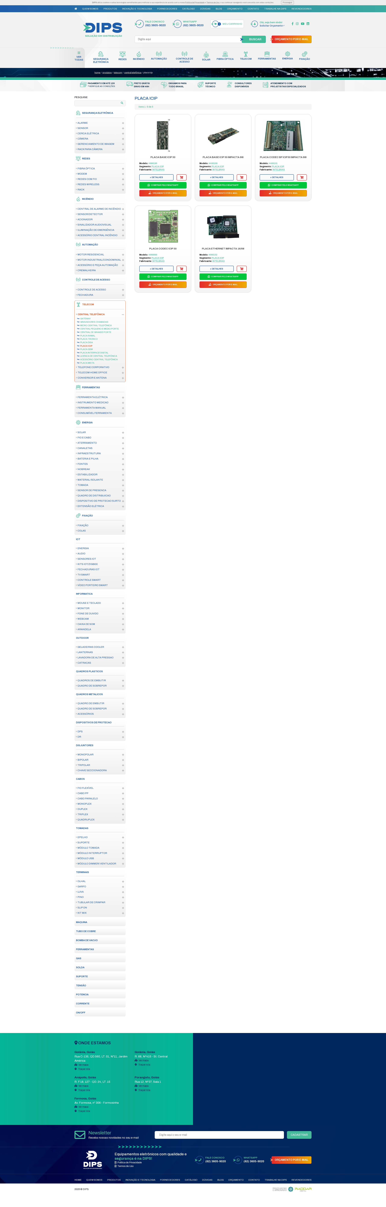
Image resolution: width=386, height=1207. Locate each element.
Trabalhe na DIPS (275, 9)
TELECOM (118, 72)
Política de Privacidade (194, 3)
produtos (107, 72)
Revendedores (301, 9)
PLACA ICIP (148, 72)
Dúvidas (205, 9)
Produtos (110, 9)
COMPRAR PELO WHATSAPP (164, 185)
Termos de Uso (213, 3)
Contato (253, 9)
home (97, 72)
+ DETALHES (156, 177)
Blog (219, 9)
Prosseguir (287, 3)
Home (78, 1180)
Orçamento (234, 9)
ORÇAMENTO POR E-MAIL (291, 39)
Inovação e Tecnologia (137, 9)
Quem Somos (90, 9)
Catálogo (188, 9)
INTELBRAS (158, 170)
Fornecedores (167, 9)
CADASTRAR (299, 1134)
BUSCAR (255, 39)
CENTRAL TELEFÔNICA (132, 72)
